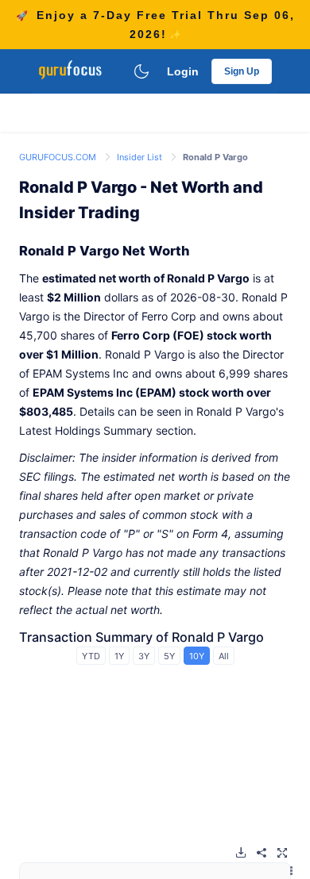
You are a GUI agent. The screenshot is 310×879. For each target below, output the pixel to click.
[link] (59, 156)
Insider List (141, 157)
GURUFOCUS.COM (59, 157)
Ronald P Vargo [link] (215, 157)
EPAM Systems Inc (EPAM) (104, 392)
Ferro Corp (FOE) (157, 335)
